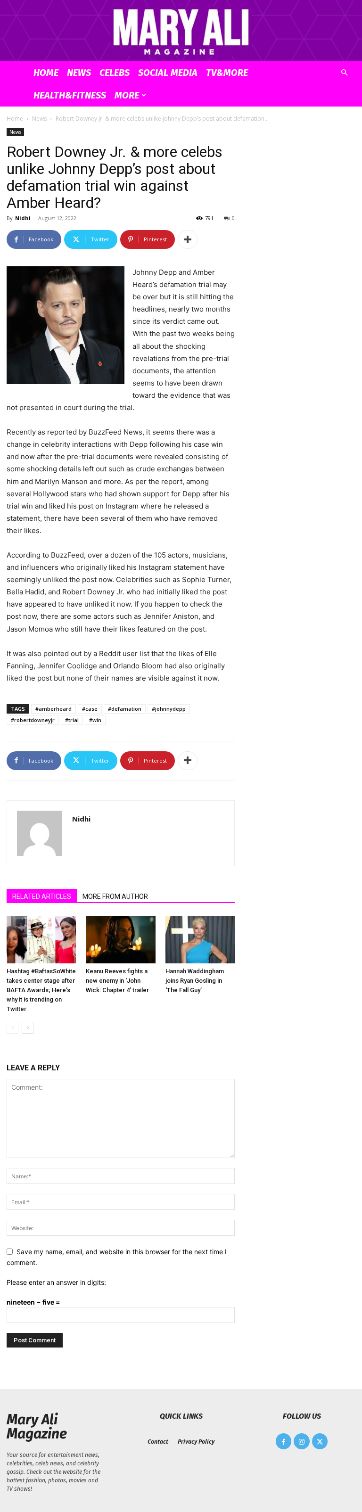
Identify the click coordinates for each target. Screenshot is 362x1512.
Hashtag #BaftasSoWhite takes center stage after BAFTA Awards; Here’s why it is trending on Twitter (41, 990)
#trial (72, 719)
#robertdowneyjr (33, 719)
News (79, 72)
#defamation (124, 708)
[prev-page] (12, 1028)
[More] (187, 239)
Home (45, 72)
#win (95, 719)
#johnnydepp (169, 708)
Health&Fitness (69, 95)
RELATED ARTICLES (41, 896)
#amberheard (53, 708)
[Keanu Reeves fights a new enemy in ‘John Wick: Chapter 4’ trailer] (120, 939)
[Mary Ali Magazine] (181, 31)
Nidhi (23, 218)
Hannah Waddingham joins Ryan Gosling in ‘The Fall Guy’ (194, 981)
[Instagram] (302, 1441)
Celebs (114, 72)
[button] (344, 72)
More (127, 95)
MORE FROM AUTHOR (115, 896)
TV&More (227, 72)
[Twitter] (320, 1441)
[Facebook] (284, 1441)
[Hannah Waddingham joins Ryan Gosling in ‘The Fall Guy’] (200, 939)
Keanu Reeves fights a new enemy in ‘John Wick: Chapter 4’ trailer (117, 981)
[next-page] (27, 1028)
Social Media (167, 72)
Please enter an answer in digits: (56, 1282)
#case (90, 708)
